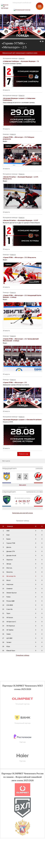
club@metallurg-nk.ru (10, 847)
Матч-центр (22, 485)
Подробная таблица (22, 655)
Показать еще (23, 454)
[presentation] (40, 41)
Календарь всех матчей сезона (22, 513)
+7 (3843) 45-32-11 (9, 850)
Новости (21, 58)
